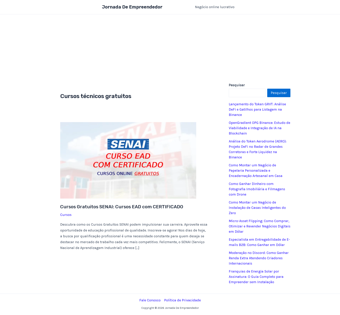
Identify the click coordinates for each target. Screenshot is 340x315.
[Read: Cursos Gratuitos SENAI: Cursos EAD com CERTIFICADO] (128, 160)
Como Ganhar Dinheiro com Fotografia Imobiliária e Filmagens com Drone (257, 189)
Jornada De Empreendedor (132, 7)
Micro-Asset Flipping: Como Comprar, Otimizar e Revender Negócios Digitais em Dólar (259, 226)
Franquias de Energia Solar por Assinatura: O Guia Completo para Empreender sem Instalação (256, 276)
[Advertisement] (170, 41)
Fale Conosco (150, 300)
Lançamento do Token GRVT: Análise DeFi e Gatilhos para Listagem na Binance (257, 109)
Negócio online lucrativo (214, 7)
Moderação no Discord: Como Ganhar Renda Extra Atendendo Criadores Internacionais (259, 258)
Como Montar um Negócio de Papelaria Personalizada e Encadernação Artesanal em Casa (255, 170)
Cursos (66, 215)
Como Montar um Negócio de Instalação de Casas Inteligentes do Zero (257, 207)
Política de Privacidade (182, 300)
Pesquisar (279, 93)
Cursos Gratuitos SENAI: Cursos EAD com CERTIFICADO (121, 207)
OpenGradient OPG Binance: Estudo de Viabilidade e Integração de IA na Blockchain (259, 128)
